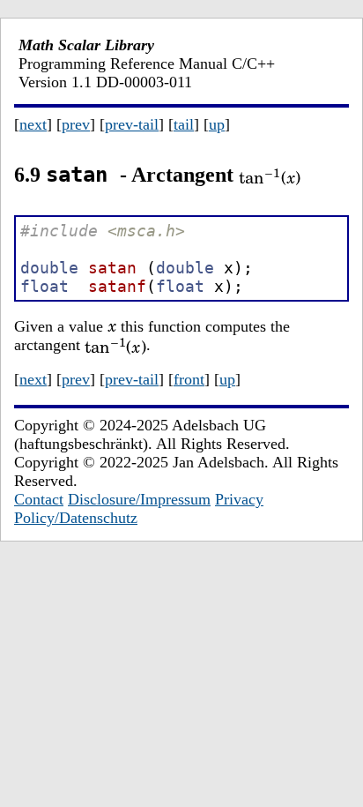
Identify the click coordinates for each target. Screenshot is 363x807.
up (217, 124)
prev (76, 124)
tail (184, 124)
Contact (38, 499)
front (189, 379)
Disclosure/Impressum (139, 499)
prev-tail (132, 124)
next (33, 124)
